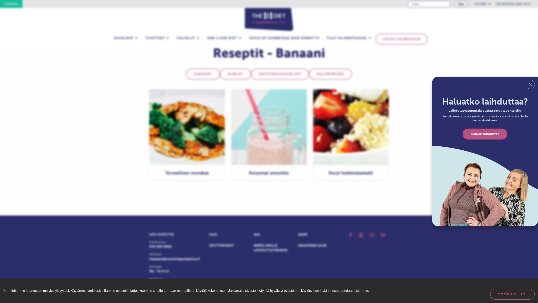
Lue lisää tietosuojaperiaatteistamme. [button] (341, 290)
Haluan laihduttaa (485, 134)
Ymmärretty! (512, 294)
